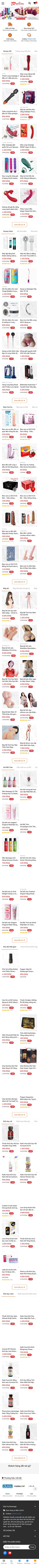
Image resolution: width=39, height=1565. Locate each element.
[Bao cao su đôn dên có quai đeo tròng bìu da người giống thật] (10, 418)
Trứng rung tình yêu (22, 51)
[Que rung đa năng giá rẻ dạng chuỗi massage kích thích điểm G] (10, 165)
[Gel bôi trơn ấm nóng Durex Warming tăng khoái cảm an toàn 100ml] (28, 845)
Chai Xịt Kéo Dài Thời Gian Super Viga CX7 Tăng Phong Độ (28, 1068)
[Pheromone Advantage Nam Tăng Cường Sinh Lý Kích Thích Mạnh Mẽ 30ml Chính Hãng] (10, 1400)
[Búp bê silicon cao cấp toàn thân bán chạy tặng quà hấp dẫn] (28, 732)
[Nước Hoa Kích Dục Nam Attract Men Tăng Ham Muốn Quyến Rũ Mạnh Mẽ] (10, 1431)
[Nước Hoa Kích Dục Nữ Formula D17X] (28, 1133)
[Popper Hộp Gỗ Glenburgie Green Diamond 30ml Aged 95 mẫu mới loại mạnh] (28, 958)
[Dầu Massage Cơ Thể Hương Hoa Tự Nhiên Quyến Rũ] (10, 779)
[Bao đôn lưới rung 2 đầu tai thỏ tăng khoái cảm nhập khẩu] (10, 451)
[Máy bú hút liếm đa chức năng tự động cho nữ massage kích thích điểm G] (28, 165)
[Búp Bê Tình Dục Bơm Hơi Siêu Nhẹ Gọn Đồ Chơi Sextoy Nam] (10, 668)
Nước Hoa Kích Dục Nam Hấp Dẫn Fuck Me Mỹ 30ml (28, 1318)
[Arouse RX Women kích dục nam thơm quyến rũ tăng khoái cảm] (10, 1336)
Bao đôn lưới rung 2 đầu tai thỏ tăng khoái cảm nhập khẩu (10, 467)
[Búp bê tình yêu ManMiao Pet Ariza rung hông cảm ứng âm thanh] (10, 633)
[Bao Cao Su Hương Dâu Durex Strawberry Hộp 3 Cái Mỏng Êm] (28, 451)
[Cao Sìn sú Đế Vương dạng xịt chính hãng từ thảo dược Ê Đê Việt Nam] (10, 989)
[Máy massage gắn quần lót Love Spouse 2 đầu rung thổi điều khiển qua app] (10, 132)
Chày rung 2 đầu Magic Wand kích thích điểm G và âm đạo (28, 211)
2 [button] (21, 17)
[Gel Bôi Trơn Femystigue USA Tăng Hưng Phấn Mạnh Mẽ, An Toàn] (28, 812)
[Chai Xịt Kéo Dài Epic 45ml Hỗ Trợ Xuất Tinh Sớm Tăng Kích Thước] (10, 1086)
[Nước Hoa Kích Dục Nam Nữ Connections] (10, 1164)
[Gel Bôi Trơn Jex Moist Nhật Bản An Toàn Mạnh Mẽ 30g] (28, 912)
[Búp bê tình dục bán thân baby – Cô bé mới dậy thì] (10, 600)
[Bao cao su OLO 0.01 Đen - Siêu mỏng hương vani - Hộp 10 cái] (10, 485)
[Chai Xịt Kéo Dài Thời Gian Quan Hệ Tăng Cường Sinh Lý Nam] (10, 1055)
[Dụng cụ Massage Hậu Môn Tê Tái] (28, 276)
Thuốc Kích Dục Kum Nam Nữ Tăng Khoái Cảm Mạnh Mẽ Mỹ (27, 1241)
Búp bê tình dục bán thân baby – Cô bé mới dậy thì (10, 613)
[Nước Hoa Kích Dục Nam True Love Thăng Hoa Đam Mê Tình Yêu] (28, 1400)
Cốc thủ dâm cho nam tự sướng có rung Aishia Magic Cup (10, 322)
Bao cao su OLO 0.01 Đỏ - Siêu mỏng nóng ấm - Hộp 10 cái (28, 498)
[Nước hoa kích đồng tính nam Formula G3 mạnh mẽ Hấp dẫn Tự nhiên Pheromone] (10, 1369)
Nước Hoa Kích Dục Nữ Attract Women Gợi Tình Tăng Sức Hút (28, 1177)
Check (32, 1547)
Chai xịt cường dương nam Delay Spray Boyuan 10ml (10, 971)
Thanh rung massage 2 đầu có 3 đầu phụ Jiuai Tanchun (10, 78)
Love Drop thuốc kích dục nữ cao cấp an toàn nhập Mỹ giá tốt (27, 1210)
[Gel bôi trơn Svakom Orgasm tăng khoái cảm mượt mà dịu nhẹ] (28, 878)
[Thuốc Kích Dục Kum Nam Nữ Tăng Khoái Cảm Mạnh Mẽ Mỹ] (28, 1228)
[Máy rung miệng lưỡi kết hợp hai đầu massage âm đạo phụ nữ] (28, 63)
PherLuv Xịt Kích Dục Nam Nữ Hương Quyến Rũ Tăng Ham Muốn (28, 1273)
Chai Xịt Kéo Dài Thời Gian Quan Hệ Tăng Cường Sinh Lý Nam (10, 1068)
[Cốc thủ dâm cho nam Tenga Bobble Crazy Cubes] (10, 276)
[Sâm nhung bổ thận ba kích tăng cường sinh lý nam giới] (10, 1022)
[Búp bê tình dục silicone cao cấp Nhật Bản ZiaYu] (28, 699)
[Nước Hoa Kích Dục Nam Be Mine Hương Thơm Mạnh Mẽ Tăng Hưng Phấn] (28, 1431)
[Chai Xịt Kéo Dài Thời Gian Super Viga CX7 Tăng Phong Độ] (28, 1055)
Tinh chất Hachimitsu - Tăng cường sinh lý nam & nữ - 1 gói (28, 1035)
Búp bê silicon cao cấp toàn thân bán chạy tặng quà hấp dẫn (28, 745)
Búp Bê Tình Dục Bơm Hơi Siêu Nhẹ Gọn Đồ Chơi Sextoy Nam (10, 681)
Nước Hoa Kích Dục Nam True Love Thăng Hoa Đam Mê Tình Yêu (28, 1413)
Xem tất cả (18, 225)
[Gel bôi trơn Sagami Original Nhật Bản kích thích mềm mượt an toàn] (10, 812)
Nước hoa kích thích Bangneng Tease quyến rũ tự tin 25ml (27, 1349)
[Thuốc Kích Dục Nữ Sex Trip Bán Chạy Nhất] (10, 1133)
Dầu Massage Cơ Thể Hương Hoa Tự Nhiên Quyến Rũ (9, 793)
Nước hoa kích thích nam (27, 1294)
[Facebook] (5, 1553)
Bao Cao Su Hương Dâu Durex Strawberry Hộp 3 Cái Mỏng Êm (28, 467)
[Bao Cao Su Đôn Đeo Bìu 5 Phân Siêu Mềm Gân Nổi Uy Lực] (28, 553)
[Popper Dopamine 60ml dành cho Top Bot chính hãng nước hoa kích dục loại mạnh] (28, 1086)
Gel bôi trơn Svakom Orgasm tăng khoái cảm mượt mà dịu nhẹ (28, 893)
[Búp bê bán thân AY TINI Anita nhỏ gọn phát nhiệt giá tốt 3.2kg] (10, 699)
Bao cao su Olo (22, 407)
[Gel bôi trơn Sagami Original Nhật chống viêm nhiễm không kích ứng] (10, 912)
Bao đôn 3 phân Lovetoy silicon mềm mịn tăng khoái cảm (27, 535)
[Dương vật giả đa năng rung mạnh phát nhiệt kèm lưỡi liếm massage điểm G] (10, 196)
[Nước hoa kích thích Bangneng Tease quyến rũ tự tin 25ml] (28, 1336)
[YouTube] (10, 1553)
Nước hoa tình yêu (23, 1121)
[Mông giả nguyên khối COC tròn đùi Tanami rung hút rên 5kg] (28, 340)
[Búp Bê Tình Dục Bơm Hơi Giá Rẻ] (28, 600)
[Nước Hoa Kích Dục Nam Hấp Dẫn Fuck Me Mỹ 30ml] (28, 1305)
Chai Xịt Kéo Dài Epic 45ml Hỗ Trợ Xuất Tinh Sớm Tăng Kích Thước (10, 1101)
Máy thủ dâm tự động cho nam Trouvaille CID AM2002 (28, 256)
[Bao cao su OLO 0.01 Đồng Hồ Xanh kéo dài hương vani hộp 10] (10, 553)
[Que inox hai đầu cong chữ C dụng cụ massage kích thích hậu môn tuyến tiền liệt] (28, 309)
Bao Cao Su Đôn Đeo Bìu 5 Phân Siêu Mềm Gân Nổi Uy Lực (28, 568)
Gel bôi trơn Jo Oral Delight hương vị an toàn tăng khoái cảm (9, 893)
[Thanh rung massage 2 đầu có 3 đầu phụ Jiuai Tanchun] (10, 63)
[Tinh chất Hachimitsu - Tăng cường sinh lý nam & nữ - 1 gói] (28, 1022)
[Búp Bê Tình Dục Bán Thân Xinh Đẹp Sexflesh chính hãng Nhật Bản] (10, 732)
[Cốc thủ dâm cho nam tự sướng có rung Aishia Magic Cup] (10, 309)
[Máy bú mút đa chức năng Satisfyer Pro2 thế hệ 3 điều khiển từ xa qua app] (28, 96)
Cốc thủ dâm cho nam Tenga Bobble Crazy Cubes (10, 291)
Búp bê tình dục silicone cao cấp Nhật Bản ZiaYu (27, 712)
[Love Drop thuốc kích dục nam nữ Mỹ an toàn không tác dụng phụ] (10, 1228)
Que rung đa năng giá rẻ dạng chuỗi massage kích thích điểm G (10, 178)
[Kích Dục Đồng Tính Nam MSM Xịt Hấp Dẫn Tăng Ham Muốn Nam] (28, 1369)
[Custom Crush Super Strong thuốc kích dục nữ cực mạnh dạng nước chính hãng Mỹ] (10, 1195)
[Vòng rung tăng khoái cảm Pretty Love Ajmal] (10, 371)
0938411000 (32, 39)
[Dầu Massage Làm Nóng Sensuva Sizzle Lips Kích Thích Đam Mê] (10, 845)
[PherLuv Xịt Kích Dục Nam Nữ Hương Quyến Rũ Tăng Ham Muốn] (28, 1259)
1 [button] (18, 17)
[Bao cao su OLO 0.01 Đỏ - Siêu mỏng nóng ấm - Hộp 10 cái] (28, 485)
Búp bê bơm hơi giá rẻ (21, 588)
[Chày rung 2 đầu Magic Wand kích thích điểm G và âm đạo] (28, 196)
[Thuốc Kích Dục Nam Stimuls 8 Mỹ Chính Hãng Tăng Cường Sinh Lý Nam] (10, 1305)
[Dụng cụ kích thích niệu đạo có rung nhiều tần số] (10, 340)
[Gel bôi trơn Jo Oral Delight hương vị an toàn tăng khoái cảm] (10, 878)
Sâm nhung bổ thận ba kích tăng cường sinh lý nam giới (10, 1037)
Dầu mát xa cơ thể (24, 767)
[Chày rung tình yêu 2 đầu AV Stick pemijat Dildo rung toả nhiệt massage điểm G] (10, 96)
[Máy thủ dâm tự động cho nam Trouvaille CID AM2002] (28, 243)
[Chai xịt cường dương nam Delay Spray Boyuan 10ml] (10, 958)
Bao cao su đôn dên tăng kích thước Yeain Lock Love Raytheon (10, 533)
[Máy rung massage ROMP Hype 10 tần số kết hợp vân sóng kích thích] (28, 132)
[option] (19, 13)
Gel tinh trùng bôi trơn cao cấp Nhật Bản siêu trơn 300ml (28, 791)
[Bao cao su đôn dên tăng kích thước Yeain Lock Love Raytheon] (10, 518)
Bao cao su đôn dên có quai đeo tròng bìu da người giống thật (10, 431)
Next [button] (35, 1489)
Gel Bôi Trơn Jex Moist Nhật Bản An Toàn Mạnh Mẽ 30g (28, 925)
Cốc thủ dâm (22, 231)
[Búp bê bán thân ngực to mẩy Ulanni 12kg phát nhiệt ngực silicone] (28, 668)
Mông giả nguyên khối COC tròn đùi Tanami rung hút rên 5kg (28, 353)
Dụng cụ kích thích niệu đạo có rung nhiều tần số (10, 353)
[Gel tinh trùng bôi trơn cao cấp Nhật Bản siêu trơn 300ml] (28, 779)
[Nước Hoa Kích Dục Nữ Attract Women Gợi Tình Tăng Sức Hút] (28, 1164)
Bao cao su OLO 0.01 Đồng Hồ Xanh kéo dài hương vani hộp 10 (10, 566)
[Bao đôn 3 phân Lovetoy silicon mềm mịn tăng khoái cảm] (28, 518)
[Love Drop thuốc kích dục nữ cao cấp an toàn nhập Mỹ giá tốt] (28, 1195)
